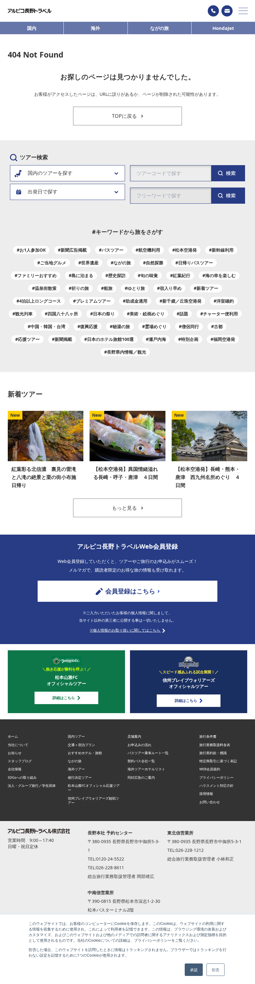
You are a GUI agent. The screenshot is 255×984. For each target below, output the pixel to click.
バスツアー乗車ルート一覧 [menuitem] (148, 752)
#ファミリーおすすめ (36, 275)
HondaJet (223, 28)
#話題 (182, 314)
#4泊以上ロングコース (38, 301)
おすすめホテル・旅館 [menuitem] (85, 752)
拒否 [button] (215, 969)
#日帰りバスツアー (194, 263)
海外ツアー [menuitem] (76, 769)
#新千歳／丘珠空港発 (181, 301)
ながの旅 (159, 28)
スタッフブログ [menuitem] (20, 761)
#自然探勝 (153, 263)
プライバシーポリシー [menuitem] (216, 777)
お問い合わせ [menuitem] (209, 802)
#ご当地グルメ (51, 263)
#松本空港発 (184, 250)
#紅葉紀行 (180, 275)
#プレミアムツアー (92, 301)
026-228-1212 (190, 850)
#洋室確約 (224, 301)
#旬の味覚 (148, 275)
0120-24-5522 (110, 859)
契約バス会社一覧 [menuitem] (141, 761)
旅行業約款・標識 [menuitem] (213, 752)
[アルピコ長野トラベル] (29, 10)
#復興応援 (87, 326)
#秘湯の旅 (120, 326)
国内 (31, 28)
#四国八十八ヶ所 (61, 314)
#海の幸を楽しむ (219, 275)
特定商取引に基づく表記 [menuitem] (218, 761)
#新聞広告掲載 (72, 250)
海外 (95, 28)
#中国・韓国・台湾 (46, 326)
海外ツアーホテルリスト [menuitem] (146, 769)
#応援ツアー (27, 339)
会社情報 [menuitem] (14, 769)
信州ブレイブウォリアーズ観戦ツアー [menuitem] (93, 800)
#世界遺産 (88, 263)
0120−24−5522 (213, 10)
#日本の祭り (102, 314)
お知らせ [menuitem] (14, 752)
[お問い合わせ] (227, 10)
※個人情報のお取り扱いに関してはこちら (125, 630)
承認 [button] (193, 969)
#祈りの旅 (79, 288)
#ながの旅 (121, 263)
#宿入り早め (169, 288)
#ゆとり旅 (135, 288)
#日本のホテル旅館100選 (109, 339)
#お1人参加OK (31, 250)
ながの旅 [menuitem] (74, 761)
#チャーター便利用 (219, 314)
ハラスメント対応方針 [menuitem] (216, 785)
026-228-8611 (110, 867)
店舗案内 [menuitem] (134, 736)
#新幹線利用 (221, 250)
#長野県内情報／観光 (125, 352)
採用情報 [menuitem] (206, 793)
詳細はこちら (64, 697)
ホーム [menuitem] (13, 736)
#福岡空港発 (223, 339)
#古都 (217, 326)
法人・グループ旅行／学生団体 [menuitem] (32, 785)
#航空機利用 (148, 250)
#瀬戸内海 (156, 339)
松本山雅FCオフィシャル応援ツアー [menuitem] (94, 787)
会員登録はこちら (130, 591)
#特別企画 (188, 339)
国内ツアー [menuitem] (76, 736)
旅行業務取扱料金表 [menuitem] (214, 744)
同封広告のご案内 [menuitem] (141, 777)
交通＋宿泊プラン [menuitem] (81, 744)
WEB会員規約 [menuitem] (209, 769)
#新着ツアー (206, 288)
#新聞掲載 (62, 339)
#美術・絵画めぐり (146, 314)
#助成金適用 (135, 301)
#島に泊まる (81, 275)
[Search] (228, 195)
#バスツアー (111, 250)
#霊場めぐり (154, 326)
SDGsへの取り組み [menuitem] (22, 777)
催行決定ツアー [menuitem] (80, 777)
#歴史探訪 (115, 275)
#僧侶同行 (189, 326)
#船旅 (107, 288)
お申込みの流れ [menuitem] (139, 744)
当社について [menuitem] (18, 744)
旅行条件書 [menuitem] (207, 736)
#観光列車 (22, 314)
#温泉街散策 (44, 288)
